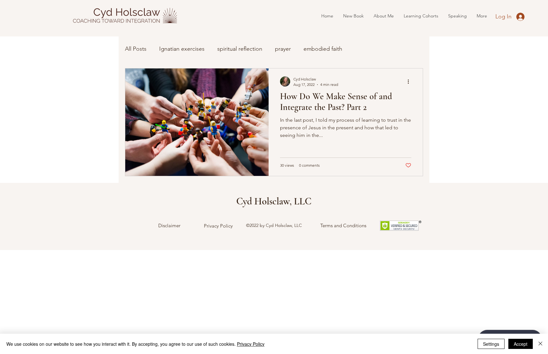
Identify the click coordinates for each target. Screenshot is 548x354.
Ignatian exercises (182, 48)
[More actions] (410, 81)
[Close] (540, 344)
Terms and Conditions (343, 225)
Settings (491, 344)
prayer (283, 48)
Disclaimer (169, 225)
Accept (520, 344)
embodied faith (322, 48)
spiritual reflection (239, 48)
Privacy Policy (218, 226)
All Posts (136, 48)
